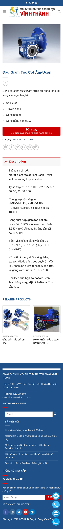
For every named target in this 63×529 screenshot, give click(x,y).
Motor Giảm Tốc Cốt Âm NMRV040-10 (46, 341)
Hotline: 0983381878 (56, 504)
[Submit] (55, 414)
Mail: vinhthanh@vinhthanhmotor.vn (56, 522)
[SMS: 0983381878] (56, 513)
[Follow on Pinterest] (26, 512)
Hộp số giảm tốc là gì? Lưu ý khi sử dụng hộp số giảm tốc (29, 456)
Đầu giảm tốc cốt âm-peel (14, 341)
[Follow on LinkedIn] (32, 512)
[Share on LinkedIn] (36, 147)
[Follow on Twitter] (33, 3)
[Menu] (5, 11)
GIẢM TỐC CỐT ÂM (23, 139)
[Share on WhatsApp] (5, 147)
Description (17, 161)
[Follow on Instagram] (30, 3)
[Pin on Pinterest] (30, 147)
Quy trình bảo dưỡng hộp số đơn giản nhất (26, 463)
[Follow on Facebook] (27, 3)
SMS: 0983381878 (56, 513)
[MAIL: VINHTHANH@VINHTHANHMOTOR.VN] (56, 522)
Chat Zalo (56, 496)
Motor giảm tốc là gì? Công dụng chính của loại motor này (31, 438)
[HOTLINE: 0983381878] (56, 504)
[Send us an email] (36, 3)
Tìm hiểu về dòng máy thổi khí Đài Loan (24, 430)
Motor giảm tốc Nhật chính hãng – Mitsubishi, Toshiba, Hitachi (27, 447)
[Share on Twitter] (17, 147)
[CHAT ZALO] (56, 496)
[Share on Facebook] (11, 147)
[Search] (59, 11)
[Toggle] (6, 161)
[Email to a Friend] (24, 147)
